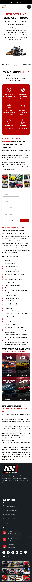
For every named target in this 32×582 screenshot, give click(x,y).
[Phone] (5, 577)
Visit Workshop (26, 65)
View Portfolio (6, 65)
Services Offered (16, 64)
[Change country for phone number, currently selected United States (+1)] (6, 207)
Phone (10, 531)
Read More (8, 375)
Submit (24, 220)
